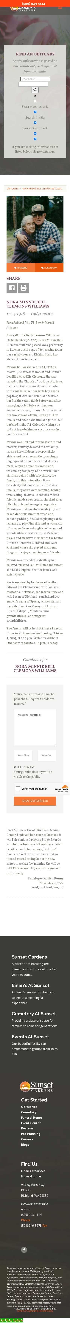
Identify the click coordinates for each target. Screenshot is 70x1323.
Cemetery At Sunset (34, 1013)
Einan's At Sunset (30, 985)
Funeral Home (31, 1118)
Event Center (31, 1123)
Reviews (27, 1128)
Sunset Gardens (29, 957)
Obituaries (29, 1107)
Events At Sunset (30, 1036)
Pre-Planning (31, 1134)
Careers (27, 1139)
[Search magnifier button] (35, 90)
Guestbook (50, 267)
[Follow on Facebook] (24, 1250)
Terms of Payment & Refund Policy (35, 1311)
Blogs (25, 1145)
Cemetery (28, 1112)
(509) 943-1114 (33, 4)
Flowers (22, 267)
